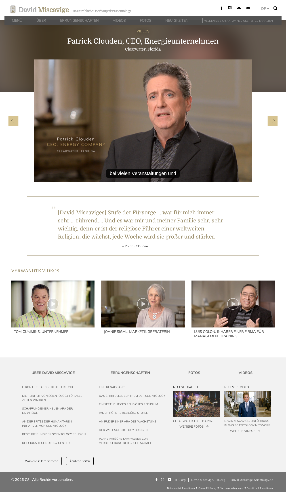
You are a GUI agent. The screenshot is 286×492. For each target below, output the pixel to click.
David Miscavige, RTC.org (208, 479)
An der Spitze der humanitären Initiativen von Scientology (47, 423)
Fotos (194, 372)
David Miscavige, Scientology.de (252, 479)
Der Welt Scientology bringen (123, 430)
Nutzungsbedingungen (231, 488)
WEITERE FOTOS (191, 426)
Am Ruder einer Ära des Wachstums (127, 421)
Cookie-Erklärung (207, 488)
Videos (245, 372)
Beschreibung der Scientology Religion (54, 434)
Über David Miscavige (53, 372)
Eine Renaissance (112, 387)
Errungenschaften (130, 372)
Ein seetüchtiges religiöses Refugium (128, 404)
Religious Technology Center (46, 443)
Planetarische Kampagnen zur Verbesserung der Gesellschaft (125, 441)
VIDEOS (143, 31)
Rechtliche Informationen (260, 488)
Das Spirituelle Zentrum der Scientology (132, 395)
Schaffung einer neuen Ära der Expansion (47, 410)
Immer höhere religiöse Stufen (123, 412)
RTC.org (180, 479)
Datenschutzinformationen (181, 488)
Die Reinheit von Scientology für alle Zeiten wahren (52, 398)
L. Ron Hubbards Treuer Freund (47, 387)
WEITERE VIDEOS (242, 431)
